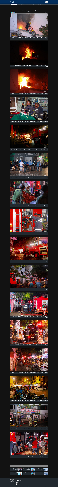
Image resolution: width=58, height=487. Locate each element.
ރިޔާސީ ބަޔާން (43, 4)
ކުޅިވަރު (29, 4)
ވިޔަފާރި (38, 4)
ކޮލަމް (19, 4)
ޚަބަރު (45, 4)
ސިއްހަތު (36, 4)
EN (10, 1)
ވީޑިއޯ (21, 4)
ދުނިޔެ (31, 4)
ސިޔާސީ (40, 4)
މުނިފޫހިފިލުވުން (26, 4)
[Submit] (10, 4)
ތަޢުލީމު (33, 4)
